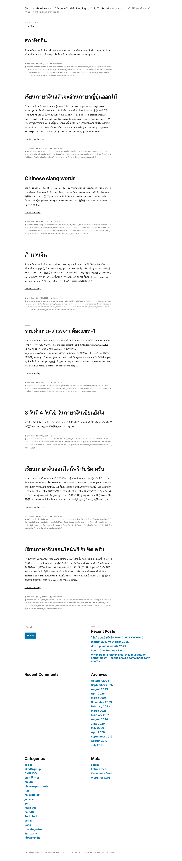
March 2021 (98, 710)
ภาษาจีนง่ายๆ (67, 519)
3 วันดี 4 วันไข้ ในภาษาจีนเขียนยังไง (64, 412)
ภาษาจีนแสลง (35, 228)
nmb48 (29, 812)
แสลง (68, 234)
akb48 (29, 764)
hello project (33, 794)
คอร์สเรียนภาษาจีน (81, 67)
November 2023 (101, 702)
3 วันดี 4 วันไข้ (32, 439)
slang (41, 225)
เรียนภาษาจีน (57, 64)
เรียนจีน (100, 73)
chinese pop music (37, 786)
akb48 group (33, 769)
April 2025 (98, 693)
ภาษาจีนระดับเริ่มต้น (35, 70)
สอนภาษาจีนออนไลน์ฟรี (46, 73)
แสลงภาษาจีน (83, 234)
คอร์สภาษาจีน (69, 67)
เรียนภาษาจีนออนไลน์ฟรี (65, 76)
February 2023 (100, 706)
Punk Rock (31, 816)
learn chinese (58, 67)
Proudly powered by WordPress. (102, 852)
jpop (27, 803)
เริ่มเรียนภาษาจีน (80, 525)
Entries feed (99, 769)
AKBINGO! (31, 773)
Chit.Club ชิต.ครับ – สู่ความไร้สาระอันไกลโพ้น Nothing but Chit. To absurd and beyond (74, 8)
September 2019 (101, 736)
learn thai (30, 807)
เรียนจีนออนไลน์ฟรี (47, 157)
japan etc (30, 799)
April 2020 (98, 732)
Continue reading (34, 139)
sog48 (29, 820)
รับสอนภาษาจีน (48, 70)
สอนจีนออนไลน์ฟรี (95, 70)
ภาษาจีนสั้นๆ (44, 522)
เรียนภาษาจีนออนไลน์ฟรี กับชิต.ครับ (64, 469)
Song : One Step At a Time (107, 650)
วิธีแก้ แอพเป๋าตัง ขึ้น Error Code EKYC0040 (117, 637)
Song (28, 824)
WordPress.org (100, 777)
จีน (90, 67)
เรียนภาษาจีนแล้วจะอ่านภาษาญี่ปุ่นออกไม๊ (71, 96)
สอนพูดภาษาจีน (73, 154)
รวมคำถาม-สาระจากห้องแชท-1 (60, 331)
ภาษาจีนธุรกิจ (78, 519)
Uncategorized (34, 829)
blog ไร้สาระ (32, 777)
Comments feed (101, 773)
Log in (95, 764)
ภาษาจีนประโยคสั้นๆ (91, 519)
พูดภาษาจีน (102, 67)
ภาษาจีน (73, 151)
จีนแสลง (75, 225)
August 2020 (99, 719)
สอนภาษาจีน (32, 73)
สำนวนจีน (72, 73)
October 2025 (100, 680)
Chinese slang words (50, 178)
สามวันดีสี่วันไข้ (62, 73)
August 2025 (99, 689)
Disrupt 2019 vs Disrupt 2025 (110, 641)
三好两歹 (32, 448)
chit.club (30, 64)
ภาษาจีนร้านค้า (33, 522)
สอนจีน (85, 70)
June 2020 (98, 723)
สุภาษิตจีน (36, 40)
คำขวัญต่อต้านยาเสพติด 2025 (108, 646)
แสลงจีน (74, 234)
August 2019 (99, 740)
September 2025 (102, 685)
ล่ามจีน (69, 70)
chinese (30, 67)
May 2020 (97, 727)
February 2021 (100, 715)
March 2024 (99, 697)
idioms (49, 67)
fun (27, 790)
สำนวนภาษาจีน (82, 73)
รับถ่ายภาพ (31, 833)
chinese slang (32, 225)
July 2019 (97, 745)
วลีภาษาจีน (77, 70)
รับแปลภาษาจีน (60, 70)
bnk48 (29, 782)
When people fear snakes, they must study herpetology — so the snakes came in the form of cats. (120, 658)
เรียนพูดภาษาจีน (39, 76)
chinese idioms (40, 67)
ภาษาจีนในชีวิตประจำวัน (59, 522)
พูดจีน (94, 67)
